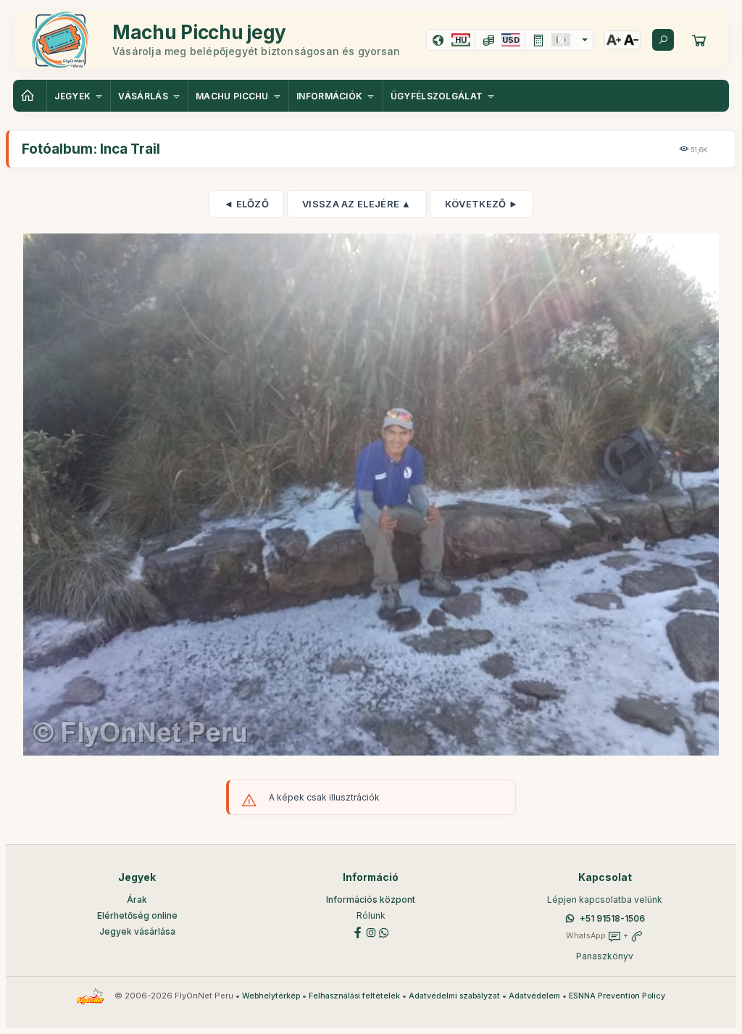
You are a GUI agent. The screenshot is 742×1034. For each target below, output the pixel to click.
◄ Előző (246, 204)
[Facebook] (357, 931)
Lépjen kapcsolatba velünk (604, 899)
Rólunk (371, 915)
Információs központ (370, 899)
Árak (137, 899)
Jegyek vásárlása (137, 931)
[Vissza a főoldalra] (29, 96)
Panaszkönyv (604, 956)
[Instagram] (371, 931)
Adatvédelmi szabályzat (454, 996)
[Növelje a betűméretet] (613, 40)
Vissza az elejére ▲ (357, 204)
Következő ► (481, 204)
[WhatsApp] (384, 931)
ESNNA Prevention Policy (617, 996)
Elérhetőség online (137, 915)
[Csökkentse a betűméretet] (631, 40)
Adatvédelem (534, 996)
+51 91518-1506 (612, 918)
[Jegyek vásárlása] (699, 40)
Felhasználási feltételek (354, 996)
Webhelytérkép (271, 996)
